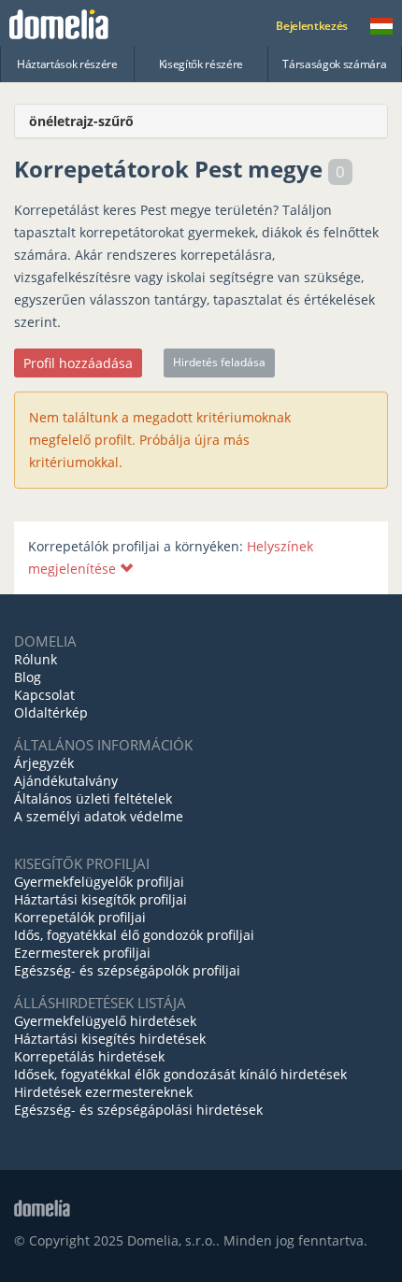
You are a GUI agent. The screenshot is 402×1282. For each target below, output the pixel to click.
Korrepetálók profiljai (80, 917)
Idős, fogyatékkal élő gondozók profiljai (134, 935)
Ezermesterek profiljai (82, 953)
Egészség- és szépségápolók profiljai (127, 970)
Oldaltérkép (51, 712)
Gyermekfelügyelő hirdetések (105, 1021)
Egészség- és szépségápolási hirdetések (138, 1109)
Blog (27, 677)
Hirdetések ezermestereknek (103, 1092)
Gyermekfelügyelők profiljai (99, 881)
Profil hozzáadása (78, 363)
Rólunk (35, 659)
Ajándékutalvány (66, 781)
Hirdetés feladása (219, 362)
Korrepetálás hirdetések (89, 1056)
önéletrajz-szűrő (81, 121)
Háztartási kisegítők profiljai (100, 899)
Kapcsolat (44, 695)
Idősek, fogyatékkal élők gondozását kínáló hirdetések (180, 1074)
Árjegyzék (44, 763)
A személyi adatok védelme (98, 816)
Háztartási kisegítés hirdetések (110, 1038)
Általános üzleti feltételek (93, 798)
